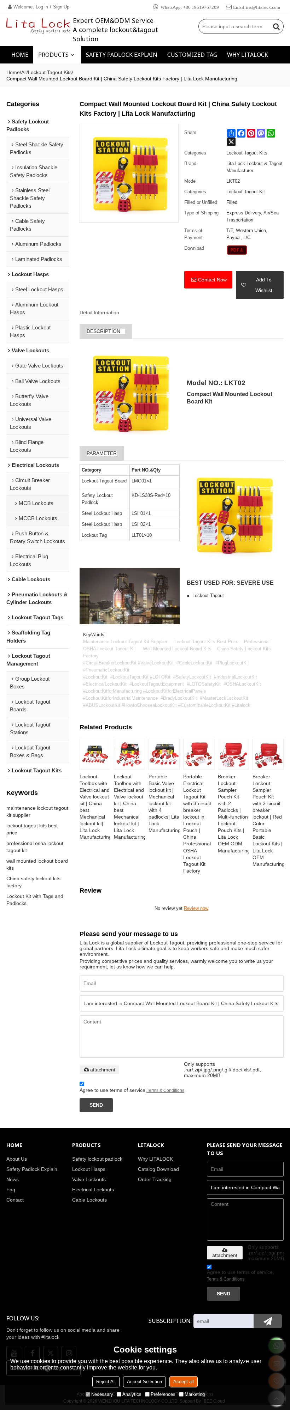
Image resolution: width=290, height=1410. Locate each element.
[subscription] (268, 1321)
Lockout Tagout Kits (50, 72)
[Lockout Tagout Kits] (237, 250)
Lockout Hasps (88, 1169)
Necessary (102, 1394)
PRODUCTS (53, 55)
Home (13, 72)
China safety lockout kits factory (33, 882)
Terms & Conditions (165, 1090)
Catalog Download (158, 1169)
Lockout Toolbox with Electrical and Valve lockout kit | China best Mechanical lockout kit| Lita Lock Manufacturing (95, 807)
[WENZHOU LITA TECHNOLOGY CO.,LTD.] (38, 26)
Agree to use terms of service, (132, 1090)
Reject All (106, 1381)
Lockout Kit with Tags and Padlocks (34, 899)
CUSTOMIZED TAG (192, 55)
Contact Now (212, 279)
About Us (16, 1159)
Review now (196, 908)
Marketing (195, 1394)
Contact (15, 1200)
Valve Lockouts (89, 1179)
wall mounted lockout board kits (37, 864)
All (24, 72)
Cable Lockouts (89, 1200)
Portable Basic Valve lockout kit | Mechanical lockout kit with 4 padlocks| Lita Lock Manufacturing (164, 803)
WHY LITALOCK (247, 55)
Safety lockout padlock (97, 1159)
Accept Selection (144, 1381)
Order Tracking (155, 1179)
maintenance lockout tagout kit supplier (37, 811)
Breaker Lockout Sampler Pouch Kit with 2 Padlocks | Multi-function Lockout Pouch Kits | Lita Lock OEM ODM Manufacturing (233, 813)
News (12, 1179)
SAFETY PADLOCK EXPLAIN (121, 55)
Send (96, 1105)
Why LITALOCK (155, 1159)
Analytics (131, 1394)
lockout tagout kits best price (32, 829)
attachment (102, 1069)
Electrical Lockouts (93, 1189)
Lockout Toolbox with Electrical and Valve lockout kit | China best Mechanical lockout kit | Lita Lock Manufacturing (129, 807)
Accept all (183, 1381)
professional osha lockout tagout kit (34, 846)
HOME (19, 55)
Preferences (163, 1394)
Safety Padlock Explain (31, 1169)
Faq (10, 1189)
